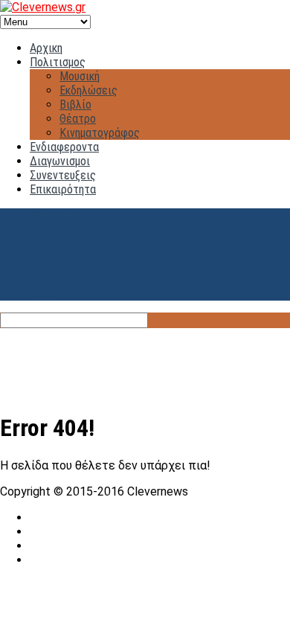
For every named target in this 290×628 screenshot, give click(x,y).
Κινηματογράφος (99, 133)
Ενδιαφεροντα (64, 147)
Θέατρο (77, 119)
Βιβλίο (75, 104)
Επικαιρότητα (63, 189)
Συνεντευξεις (63, 175)
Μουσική (79, 76)
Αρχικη (46, 48)
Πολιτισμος (58, 62)
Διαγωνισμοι (60, 161)
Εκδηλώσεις (88, 90)
